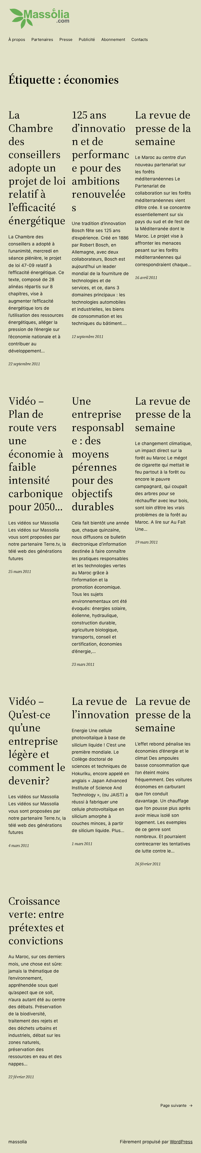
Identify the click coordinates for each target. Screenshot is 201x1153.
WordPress (181, 1141)
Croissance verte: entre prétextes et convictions (36, 920)
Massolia (17, 1141)
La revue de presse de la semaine (163, 128)
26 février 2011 (148, 864)
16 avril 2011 (146, 277)
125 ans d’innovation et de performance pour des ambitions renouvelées (100, 161)
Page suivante (176, 1105)
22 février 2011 (21, 1077)
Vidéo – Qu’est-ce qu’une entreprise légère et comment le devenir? (36, 740)
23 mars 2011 (83, 664)
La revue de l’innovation (100, 707)
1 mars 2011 (82, 843)
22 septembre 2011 (24, 364)
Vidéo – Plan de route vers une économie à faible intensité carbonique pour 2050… (35, 453)
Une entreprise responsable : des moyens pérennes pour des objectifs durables (98, 453)
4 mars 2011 (18, 845)
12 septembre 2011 (87, 336)
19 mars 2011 (146, 542)
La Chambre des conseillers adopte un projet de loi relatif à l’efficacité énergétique (37, 167)
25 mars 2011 (19, 571)
